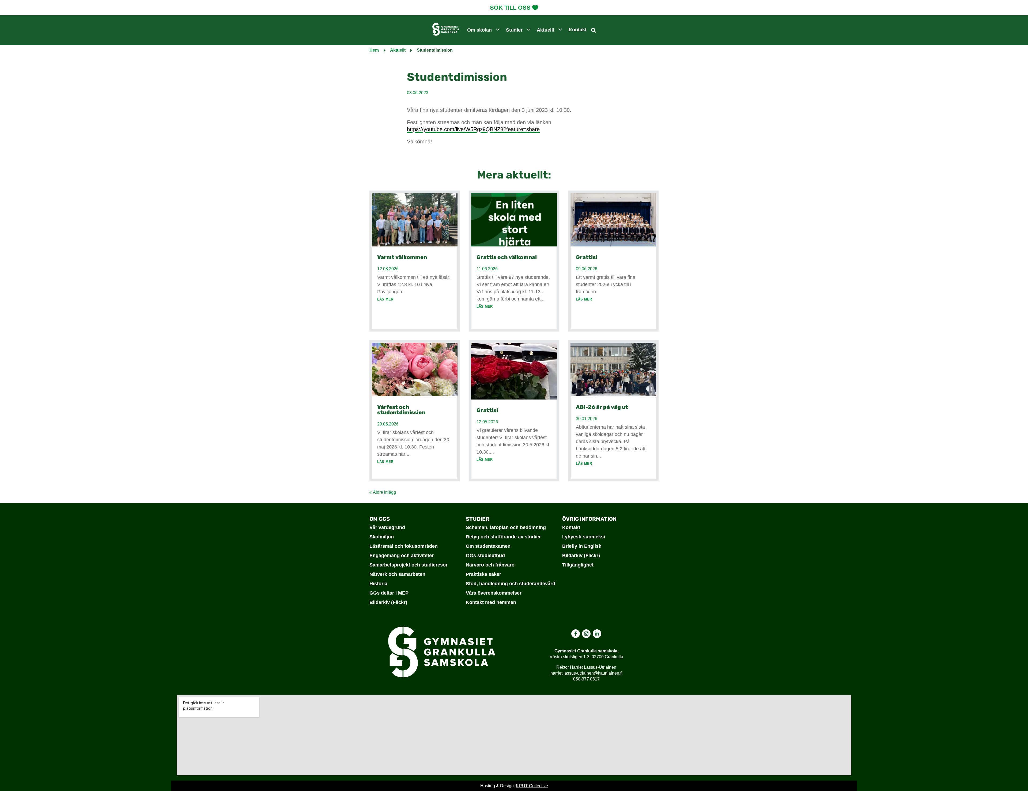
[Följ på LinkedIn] (597, 633)
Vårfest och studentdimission (401, 410)
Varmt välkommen (402, 257)
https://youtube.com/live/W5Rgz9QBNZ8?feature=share (473, 129)
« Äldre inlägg (382, 492)
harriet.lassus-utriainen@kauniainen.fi (586, 673)
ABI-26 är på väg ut (602, 407)
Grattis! (487, 410)
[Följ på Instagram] (586, 633)
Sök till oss (510, 7)
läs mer (385, 299)
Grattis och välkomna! (507, 257)
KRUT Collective (532, 786)
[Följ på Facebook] (575, 633)
